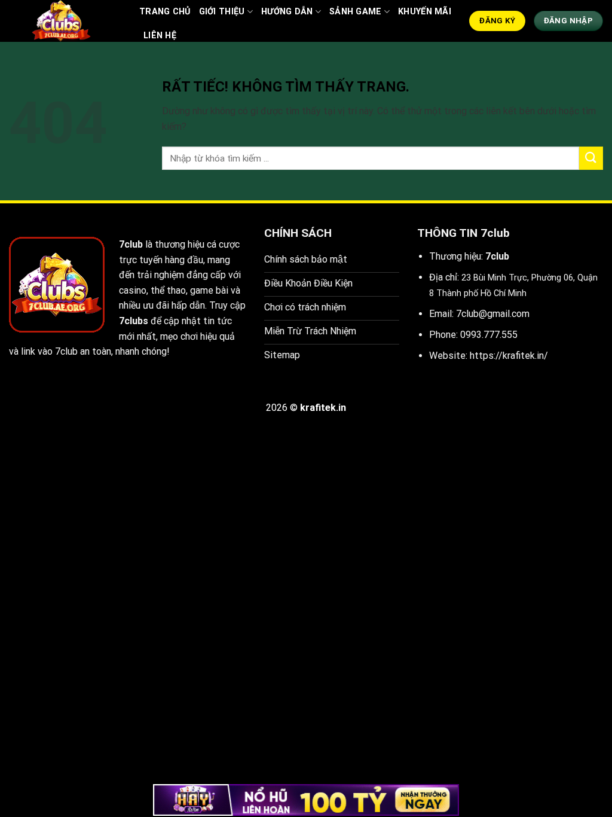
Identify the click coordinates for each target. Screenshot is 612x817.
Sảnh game (355, 12)
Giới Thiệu (222, 12)
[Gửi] (591, 158)
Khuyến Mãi (424, 12)
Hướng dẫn (287, 12)
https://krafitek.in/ (509, 355)
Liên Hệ (159, 36)
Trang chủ (165, 12)
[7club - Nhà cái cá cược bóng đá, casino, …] (65, 21)
